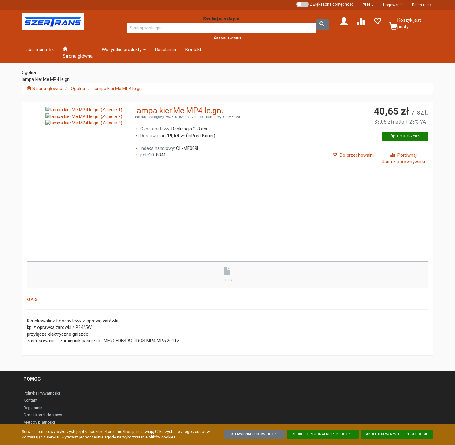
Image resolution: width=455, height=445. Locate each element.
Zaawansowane (227, 37)
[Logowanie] (344, 21)
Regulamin (33, 407)
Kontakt (30, 400)
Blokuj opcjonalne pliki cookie (323, 434)
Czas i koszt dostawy (43, 414)
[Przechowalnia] (377, 21)
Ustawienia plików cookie (255, 434)
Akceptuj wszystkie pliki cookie (397, 434)
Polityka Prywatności (42, 393)
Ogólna (78, 88)
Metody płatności (39, 422)
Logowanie (393, 4)
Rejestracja (422, 4)
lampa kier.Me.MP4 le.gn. (118, 88)
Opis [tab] (228, 280)
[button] (368, 5)
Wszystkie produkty (122, 49)
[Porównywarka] (361, 21)
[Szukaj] (322, 24)
